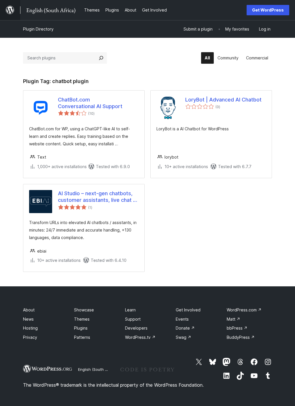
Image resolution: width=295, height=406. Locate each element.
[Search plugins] (101, 58)
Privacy (30, 337)
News (28, 319)
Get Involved (188, 309)
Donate (185, 328)
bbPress (237, 328)
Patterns (82, 337)
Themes (82, 319)
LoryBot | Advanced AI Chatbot (223, 100)
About (29, 309)
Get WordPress (268, 9)
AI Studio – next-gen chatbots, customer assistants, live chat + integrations (97, 197)
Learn (130, 309)
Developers (136, 328)
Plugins (81, 328)
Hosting (30, 328)
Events (182, 319)
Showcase (84, 309)
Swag (183, 337)
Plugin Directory (38, 29)
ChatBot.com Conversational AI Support (90, 103)
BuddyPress (241, 337)
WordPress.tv (140, 337)
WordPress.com (244, 309)
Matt (233, 319)
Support (133, 319)
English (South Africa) (97, 369)
